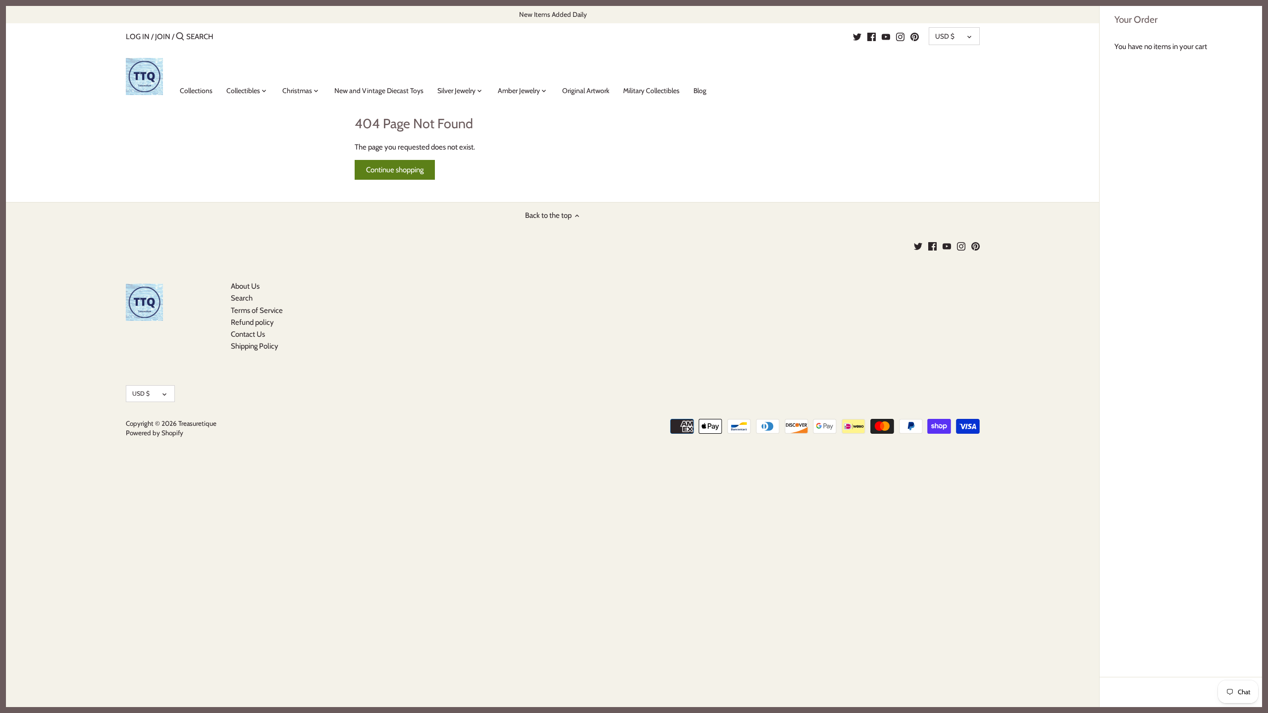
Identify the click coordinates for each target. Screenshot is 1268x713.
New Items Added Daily (553, 14)
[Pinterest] (914, 36)
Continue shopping (394, 169)
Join (162, 36)
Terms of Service (257, 310)
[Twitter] (857, 36)
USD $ (944, 36)
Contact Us (248, 334)
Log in (138, 36)
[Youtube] (886, 36)
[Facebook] (871, 36)
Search (242, 298)
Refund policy (252, 322)
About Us (245, 286)
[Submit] (180, 37)
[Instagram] (900, 36)
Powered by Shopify (154, 433)
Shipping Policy (254, 346)
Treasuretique (197, 423)
